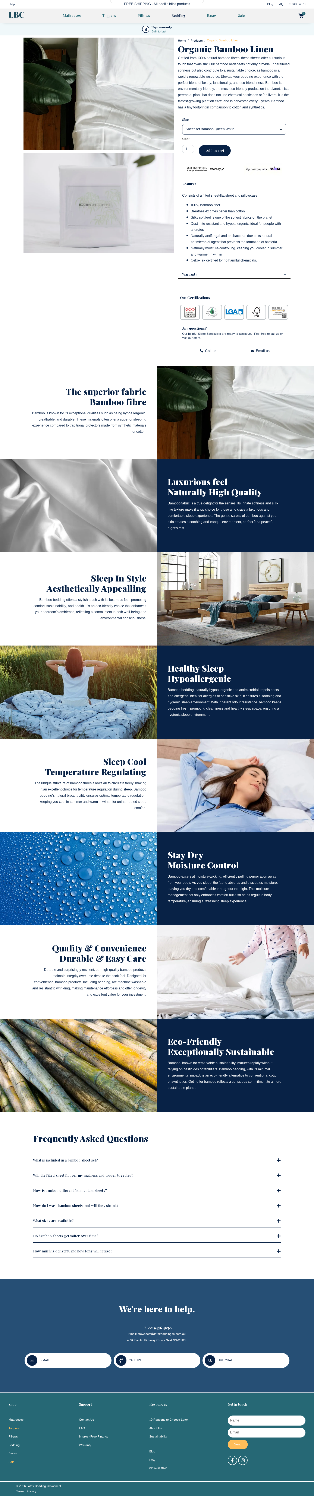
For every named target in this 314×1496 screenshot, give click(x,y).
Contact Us (86, 1419)
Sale (241, 15)
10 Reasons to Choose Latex (168, 1419)
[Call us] (201, 350)
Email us (263, 351)
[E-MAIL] (32, 1360)
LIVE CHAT (225, 1360)
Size (185, 120)
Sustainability (158, 1436)
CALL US (135, 1360)
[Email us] (252, 350)
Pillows (144, 15)
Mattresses (72, 15)
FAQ (280, 4)
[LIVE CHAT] (210, 1360)
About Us (155, 1428)
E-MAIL (45, 1360)
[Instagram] (243, 1460)
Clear (185, 139)
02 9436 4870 (296, 4)
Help (12, 4)
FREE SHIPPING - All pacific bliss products (157, 4)
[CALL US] (121, 1360)
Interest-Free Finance (94, 1436)
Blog (270, 4)
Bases (212, 15)
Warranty (85, 1445)
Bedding (178, 15)
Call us (210, 351)
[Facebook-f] (232, 1460)
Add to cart (215, 150)
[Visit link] (234, 312)
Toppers (109, 15)
